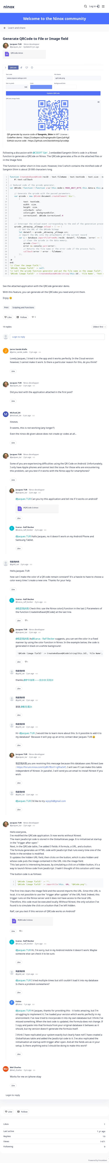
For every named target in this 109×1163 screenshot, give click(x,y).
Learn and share (16, 28)
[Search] (85, 6)
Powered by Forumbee (97, 1160)
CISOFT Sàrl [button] (41, 152)
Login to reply (18, 336)
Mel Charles (15, 1067)
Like (9, 317)
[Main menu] (103, 6)
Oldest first (98, 326)
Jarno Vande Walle (18, 349)
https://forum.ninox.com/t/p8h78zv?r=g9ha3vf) (41, 767)
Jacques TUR (16, 44)
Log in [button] (92, 6)
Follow (23, 317)
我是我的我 (14, 561)
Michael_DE (15, 412)
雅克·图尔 (27, 706)
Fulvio (18, 1001)
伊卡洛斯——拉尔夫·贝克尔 (39, 680)
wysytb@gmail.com (56, 801)
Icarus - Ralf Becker (25, 527)
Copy (99, 176)
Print (6, 307)
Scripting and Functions (23, 307)
